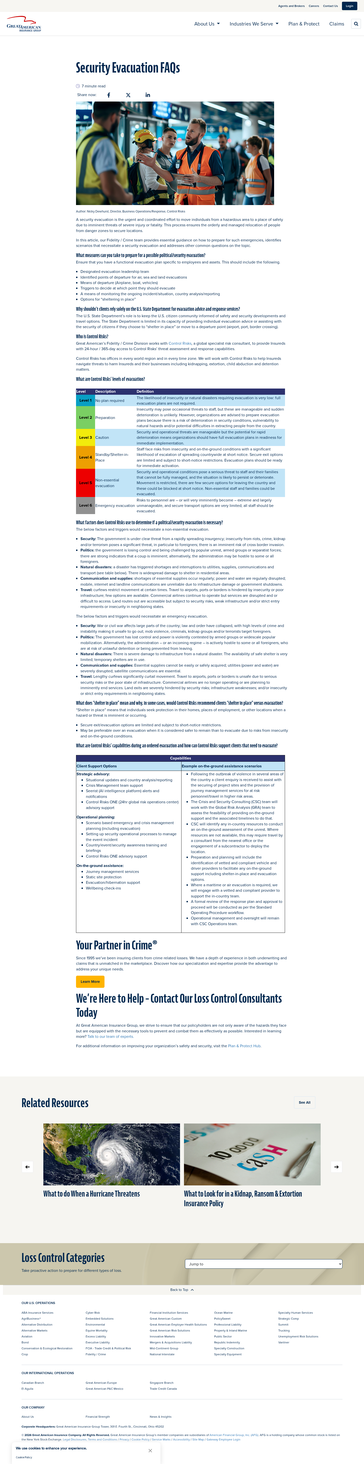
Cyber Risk (93, 1312)
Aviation (27, 1336)
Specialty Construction (229, 1348)
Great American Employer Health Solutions (178, 1324)
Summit (283, 1324)
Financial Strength (98, 1416)
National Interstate (162, 1354)
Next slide (336, 1167)
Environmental (95, 1324)
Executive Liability (98, 1342)
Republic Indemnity (227, 1342)
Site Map (198, 1439)
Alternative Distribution (37, 1324)
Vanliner (283, 1342)
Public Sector (223, 1336)
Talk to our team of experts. (110, 1036)
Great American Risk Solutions (170, 1330)
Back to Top (179, 1289)
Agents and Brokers (291, 6)
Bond (25, 1342)
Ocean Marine (223, 1312)
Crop (25, 1354)
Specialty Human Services (295, 1312)
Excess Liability (96, 1336)
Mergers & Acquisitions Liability (171, 1342)
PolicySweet (222, 1318)
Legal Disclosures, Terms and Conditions (90, 1439)
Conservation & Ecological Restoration (47, 1348)
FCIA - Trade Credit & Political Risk (108, 1348)
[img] (24, 24)
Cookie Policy (140, 1439)
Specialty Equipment (228, 1354)
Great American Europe (101, 1383)
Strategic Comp (288, 1318)
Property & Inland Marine (230, 1330)
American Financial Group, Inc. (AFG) (233, 1435)
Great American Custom (166, 1318)
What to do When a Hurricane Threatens (91, 1194)
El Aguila (27, 1388)
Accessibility (181, 1439)
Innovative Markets (162, 1336)
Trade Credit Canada (163, 1388)
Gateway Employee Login (223, 1439)
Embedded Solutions (100, 1318)
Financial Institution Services (169, 1312)
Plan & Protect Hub (244, 1045)
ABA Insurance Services (37, 1312)
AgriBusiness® (31, 1318)
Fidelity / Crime (96, 1354)
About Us (28, 1416)
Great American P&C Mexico (104, 1388)
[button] (150, 1450)
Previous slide (27, 1167)
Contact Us (330, 6)
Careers (314, 6)
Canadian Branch (33, 1383)
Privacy (124, 1439)
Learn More (90, 981)
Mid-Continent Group (164, 1348)
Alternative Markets (35, 1330)
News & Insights (161, 1416)
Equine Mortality (96, 1330)
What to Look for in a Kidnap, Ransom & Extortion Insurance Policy (243, 1198)
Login (349, 6)
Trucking (284, 1330)
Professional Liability (227, 1324)
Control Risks (180, 343)
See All (305, 1102)
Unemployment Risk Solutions (298, 1336)
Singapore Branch (162, 1383)
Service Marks (161, 1439)
